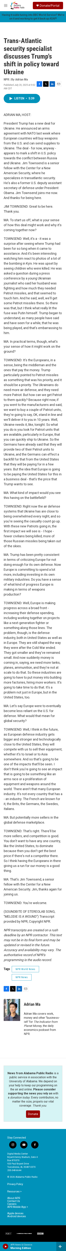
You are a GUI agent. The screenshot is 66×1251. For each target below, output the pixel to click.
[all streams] (61, 1246)
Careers (11, 1204)
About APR (13, 1198)
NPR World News (25, 969)
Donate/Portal (49, 5)
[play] (5, 1246)
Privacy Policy (15, 1184)
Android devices (16, 1216)
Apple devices (15, 1213)
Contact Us (13, 1201)
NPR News (22, 977)
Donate (33, 1114)
